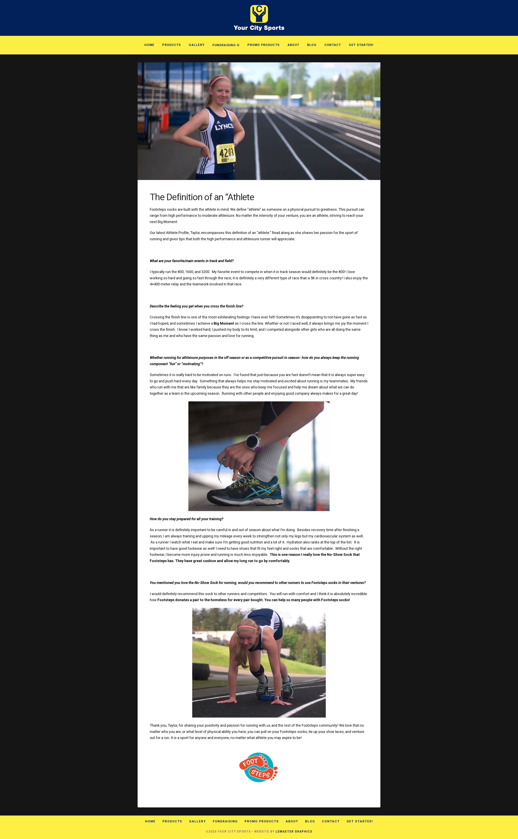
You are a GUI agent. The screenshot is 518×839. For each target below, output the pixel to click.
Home (150, 821)
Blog (310, 821)
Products (172, 821)
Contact (331, 821)
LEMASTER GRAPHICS (294, 831)
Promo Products (262, 821)
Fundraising (225, 821)
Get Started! (360, 821)
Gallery (197, 821)
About (292, 821)
